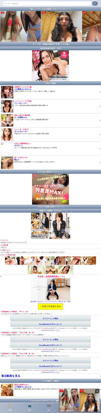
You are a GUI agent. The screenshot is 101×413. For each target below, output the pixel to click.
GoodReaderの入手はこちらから (50, 330)
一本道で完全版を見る (50, 306)
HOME (10, 407)
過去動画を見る (10, 375)
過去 (48, 407)
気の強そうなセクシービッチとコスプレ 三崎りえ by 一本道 (50, 301)
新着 (29, 407)
